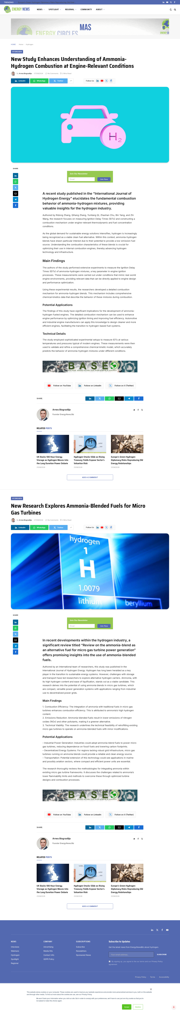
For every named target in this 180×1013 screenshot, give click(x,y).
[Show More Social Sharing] (71, 80)
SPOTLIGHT (54, 9)
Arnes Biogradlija (25, 73)
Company (47, 941)
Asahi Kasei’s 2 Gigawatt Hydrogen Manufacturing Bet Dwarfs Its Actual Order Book (47, 2)
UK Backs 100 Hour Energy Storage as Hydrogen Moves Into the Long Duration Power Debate (52, 460)
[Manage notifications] (174, 1007)
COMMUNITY (86, 9)
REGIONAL (69, 9)
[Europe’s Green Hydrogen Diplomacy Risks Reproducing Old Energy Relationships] (127, 444)
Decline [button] (138, 1007)
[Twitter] (15, 187)
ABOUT (99, 9)
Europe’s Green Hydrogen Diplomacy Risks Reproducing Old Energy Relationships (127, 460)
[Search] (175, 10)
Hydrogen (29, 44)
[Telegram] (15, 199)
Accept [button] (126, 1007)
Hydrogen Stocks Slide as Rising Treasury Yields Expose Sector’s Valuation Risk (89, 460)
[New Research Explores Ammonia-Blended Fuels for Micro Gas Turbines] (90, 571)
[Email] (15, 193)
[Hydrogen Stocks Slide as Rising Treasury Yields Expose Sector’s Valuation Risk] (90, 444)
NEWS (39, 9)
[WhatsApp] (15, 181)
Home (21, 44)
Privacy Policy (157, 961)
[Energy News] (17, 9)
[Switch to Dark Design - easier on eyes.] (170, 9)
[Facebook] (15, 205)
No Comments (53, 73)
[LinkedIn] (15, 175)
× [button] (150, 988)
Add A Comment (90, 477)
